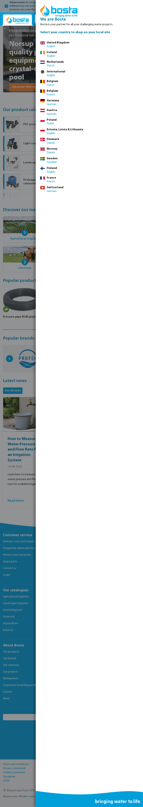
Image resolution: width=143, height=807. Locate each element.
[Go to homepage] (17, 20)
